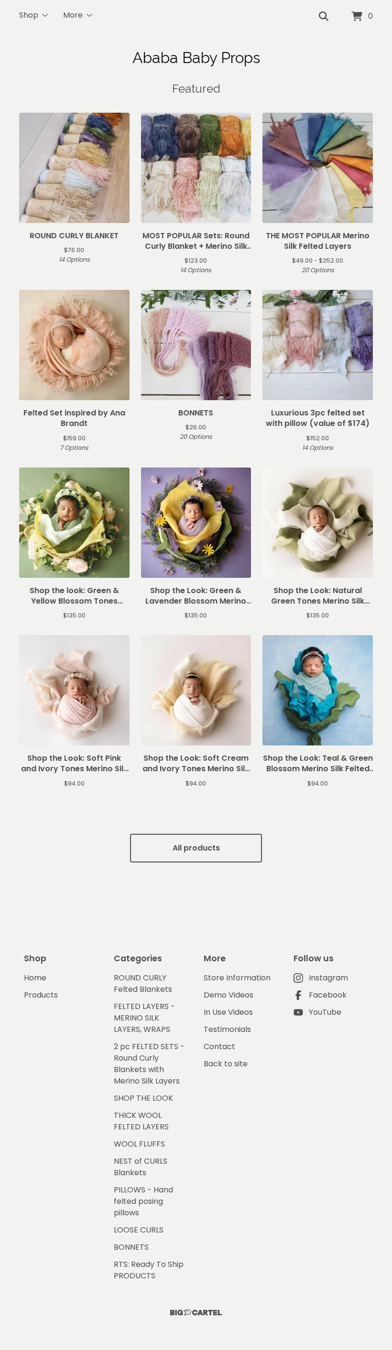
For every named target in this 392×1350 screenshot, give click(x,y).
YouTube (325, 1012)
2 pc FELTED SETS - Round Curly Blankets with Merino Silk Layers (149, 1063)
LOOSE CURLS (138, 1229)
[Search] (323, 17)
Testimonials (227, 1029)
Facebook (328, 994)
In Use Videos (228, 1012)
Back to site (226, 1063)
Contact (219, 1046)
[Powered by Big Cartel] (196, 1312)
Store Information (237, 977)
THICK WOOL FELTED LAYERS (141, 1121)
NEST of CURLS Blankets (140, 1167)
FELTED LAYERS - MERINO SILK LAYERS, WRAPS (144, 1018)
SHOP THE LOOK (143, 1098)
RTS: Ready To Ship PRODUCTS (149, 1270)
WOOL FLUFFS (139, 1143)
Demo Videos (228, 994)
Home (35, 977)
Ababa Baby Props (196, 57)
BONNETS (131, 1247)
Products (41, 994)
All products (196, 847)
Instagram (328, 977)
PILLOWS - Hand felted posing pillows (143, 1201)
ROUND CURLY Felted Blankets (143, 983)
